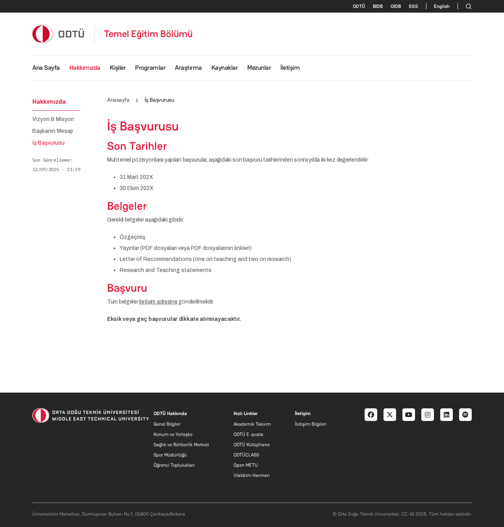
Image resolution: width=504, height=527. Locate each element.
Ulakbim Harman (251, 475)
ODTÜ (359, 6)
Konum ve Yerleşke (173, 434)
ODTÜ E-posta (248, 434)
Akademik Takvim (252, 424)
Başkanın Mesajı (52, 131)
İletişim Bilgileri (310, 424)
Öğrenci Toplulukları (174, 465)
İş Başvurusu (48, 143)
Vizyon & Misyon (53, 119)
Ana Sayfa (46, 67)
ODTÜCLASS (246, 455)
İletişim (290, 67)
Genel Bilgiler (167, 424)
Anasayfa (118, 99)
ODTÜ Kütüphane (251, 444)
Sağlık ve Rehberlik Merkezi (181, 444)
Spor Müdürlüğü (170, 455)
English (442, 6)
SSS (413, 6)
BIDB (378, 6)
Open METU (245, 465)
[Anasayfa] (58, 34)
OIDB (396, 6)
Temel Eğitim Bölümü (148, 34)
